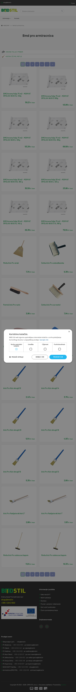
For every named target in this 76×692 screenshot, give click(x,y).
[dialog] (38, 346)
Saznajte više (44, 340)
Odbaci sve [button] (40, 357)
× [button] (69, 331)
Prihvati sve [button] (58, 357)
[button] (16, 357)
